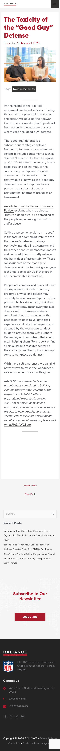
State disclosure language (37, 743)
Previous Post (30, 485)
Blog (13, 43)
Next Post (30, 494)
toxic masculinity (24, 89)
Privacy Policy (47, 738)
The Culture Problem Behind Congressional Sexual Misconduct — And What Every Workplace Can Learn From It (29, 559)
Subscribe (30, 617)
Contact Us (14, 743)
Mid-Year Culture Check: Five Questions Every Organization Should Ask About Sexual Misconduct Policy (29, 535)
